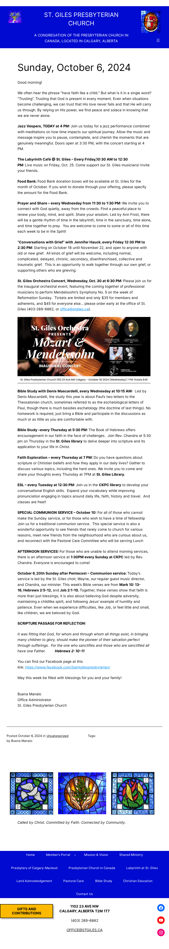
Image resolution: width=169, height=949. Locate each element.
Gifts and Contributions (26, 911)
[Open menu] (158, 40)
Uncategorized (57, 736)
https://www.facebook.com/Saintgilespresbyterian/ (67, 667)
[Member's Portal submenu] (75, 855)
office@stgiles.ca (74, 309)
